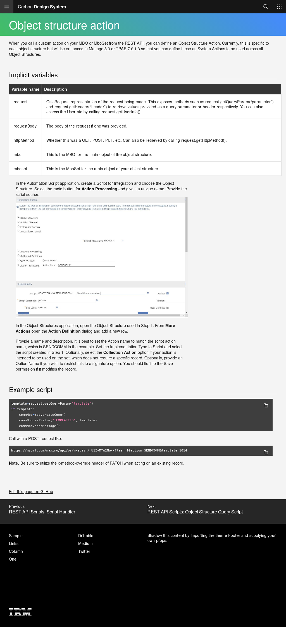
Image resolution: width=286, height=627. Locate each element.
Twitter (84, 551)
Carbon (42, 6)
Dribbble (85, 535)
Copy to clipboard (265, 405)
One (12, 559)
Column (16, 551)
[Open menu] (6, 6)
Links (13, 543)
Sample (16, 535)
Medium (85, 543)
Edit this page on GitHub (31, 491)
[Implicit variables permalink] (5, 74)
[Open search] (266, 6)
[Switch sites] (279, 6)
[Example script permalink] (5, 389)
